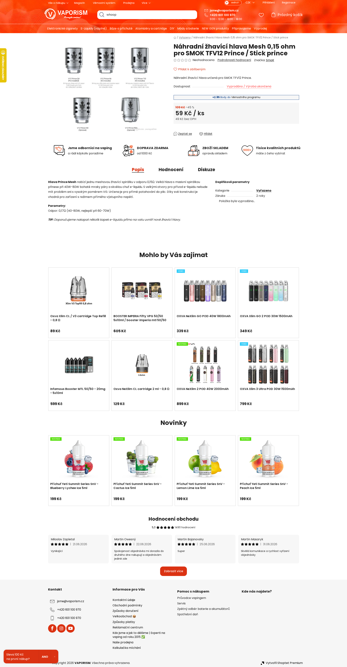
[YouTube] (70, 628)
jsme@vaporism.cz (224, 10)
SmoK (270, 60)
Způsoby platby (124, 622)
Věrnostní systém (104, 3)
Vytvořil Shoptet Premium (284, 663)
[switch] (233, 2)
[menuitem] (61, 28)
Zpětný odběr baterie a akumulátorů (203, 609)
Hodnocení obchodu (173, 519)
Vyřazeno (263, 190)
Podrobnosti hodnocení (234, 60)
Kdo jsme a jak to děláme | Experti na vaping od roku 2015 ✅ (139, 635)
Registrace (288, 2)
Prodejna (128, 3)
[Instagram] (61, 628)
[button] (78, 329)
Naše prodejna (123, 642)
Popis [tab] (138, 170)
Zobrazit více (173, 571)
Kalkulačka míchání (127, 648)
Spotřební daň (187, 614)
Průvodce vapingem (191, 598)
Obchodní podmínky (127, 605)
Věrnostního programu (245, 97)
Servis (181, 603)
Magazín (79, 3)
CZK (248, 2)
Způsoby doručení (125, 611)
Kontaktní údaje (124, 600)
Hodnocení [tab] (171, 170)
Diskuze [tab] (206, 170)
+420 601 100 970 (222, 15)
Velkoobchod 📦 (124, 616)
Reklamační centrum (128, 627)
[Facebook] (52, 628)
